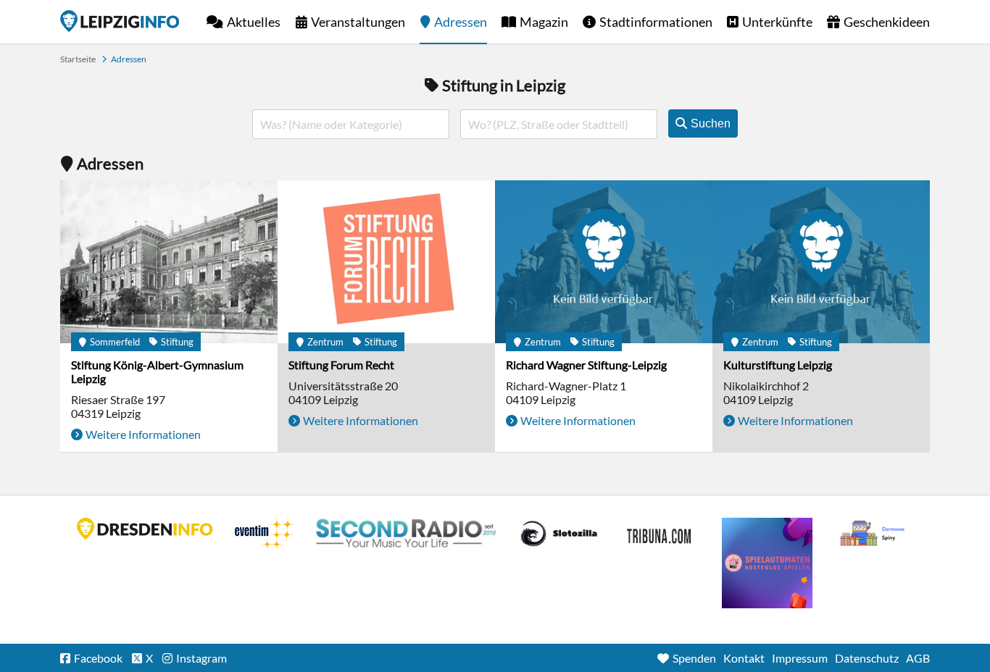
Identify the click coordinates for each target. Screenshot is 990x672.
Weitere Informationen (143, 434)
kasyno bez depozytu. (874, 534)
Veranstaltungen (358, 22)
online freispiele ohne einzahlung (767, 563)
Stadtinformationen (655, 22)
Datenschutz (867, 658)
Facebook (98, 658)
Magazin (544, 22)
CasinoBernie (660, 534)
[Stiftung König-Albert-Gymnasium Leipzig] (169, 261)
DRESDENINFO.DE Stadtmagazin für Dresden (145, 528)
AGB (918, 658)
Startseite (119, 21)
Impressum (800, 658)
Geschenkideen (887, 22)
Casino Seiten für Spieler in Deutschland (559, 534)
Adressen (460, 22)
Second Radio (406, 534)
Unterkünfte (777, 22)
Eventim (264, 534)
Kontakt (744, 658)
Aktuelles (253, 22)
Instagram (201, 658)
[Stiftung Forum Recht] (386, 261)
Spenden (694, 658)
